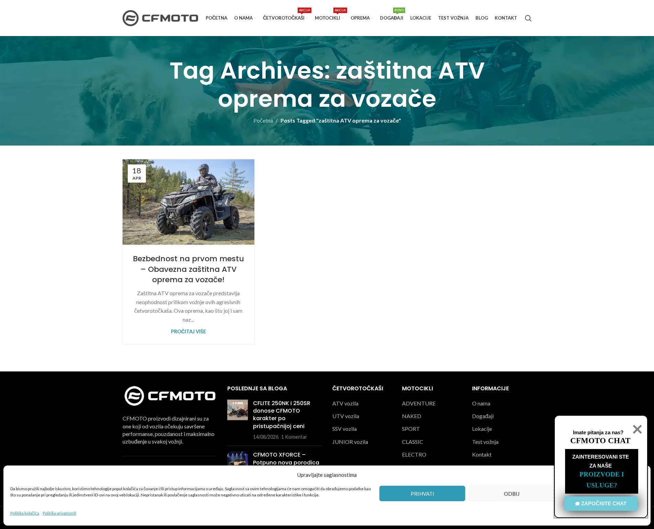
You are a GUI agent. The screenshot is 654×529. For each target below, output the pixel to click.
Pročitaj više (188, 331)
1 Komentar (294, 437)
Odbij (511, 494)
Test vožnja (485, 441)
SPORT (411, 428)
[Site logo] (160, 17)
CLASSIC (412, 441)
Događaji (483, 416)
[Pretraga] (528, 18)
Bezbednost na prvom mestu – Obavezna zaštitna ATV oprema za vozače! (188, 269)
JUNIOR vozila (350, 441)
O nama (481, 403)
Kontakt (482, 454)
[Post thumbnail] (237, 420)
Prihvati (422, 494)
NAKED (411, 416)
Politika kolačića (24, 513)
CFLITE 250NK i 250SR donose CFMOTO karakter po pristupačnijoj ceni (281, 414)
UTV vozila (345, 416)
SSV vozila (344, 428)
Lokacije (482, 428)
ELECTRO (414, 454)
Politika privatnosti (59, 513)
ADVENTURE (419, 403)
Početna (263, 120)
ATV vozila (345, 403)
